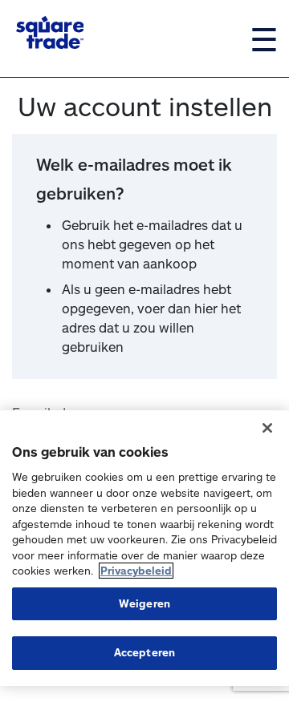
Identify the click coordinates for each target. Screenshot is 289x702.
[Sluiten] (267, 428)
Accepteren (144, 652)
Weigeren (144, 603)
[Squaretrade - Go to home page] (49, 32)
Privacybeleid (136, 570)
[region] (144, 548)
